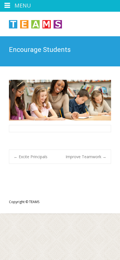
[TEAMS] (31, 23)
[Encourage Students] (60, 100)
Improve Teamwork (86, 156)
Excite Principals (30, 156)
